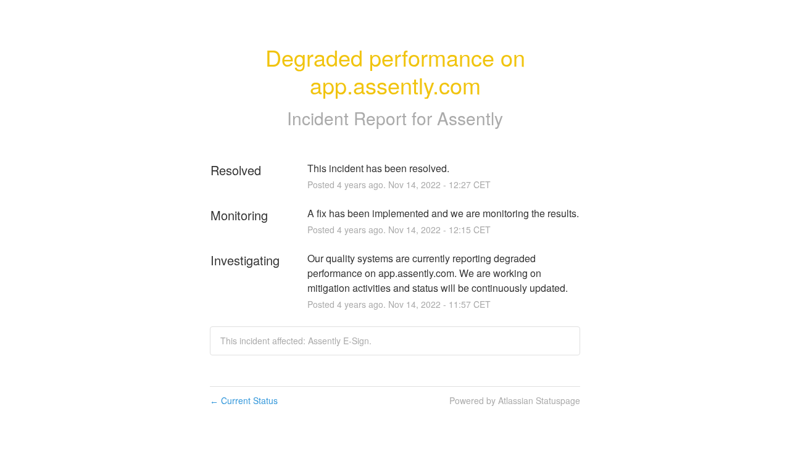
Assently (470, 118)
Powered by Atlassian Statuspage (514, 400)
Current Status (244, 400)
